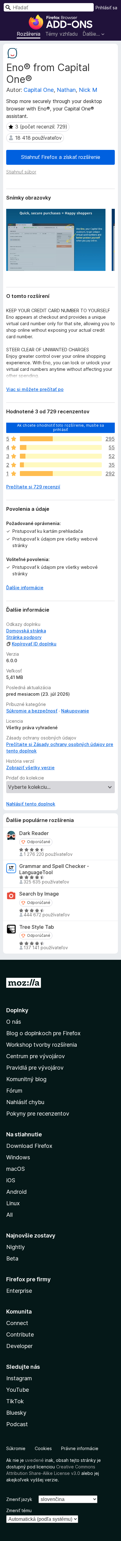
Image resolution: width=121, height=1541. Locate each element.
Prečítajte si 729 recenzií (33, 486)
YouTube (17, 1389)
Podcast (17, 1424)
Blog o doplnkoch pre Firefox (43, 1033)
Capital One (39, 90)
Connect (17, 1323)
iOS (10, 1180)
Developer (19, 1346)
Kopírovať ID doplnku (34, 643)
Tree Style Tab (36, 927)
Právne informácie (79, 1448)
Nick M (88, 90)
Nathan (66, 90)
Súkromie (15, 1448)
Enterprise (19, 1290)
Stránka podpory (24, 637)
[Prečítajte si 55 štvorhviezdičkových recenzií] (61, 447)
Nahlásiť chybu (25, 1102)
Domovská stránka (26, 630)
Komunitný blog (26, 1079)
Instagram (19, 1378)
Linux (13, 1203)
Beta (12, 1258)
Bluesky (16, 1412)
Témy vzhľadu (61, 34)
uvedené (34, 1460)
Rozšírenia (28, 34)
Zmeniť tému (19, 1510)
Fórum (14, 1090)
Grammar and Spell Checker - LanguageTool (54, 869)
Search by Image (39, 894)
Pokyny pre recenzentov (37, 1113)
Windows (18, 1157)
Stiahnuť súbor (21, 171)
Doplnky (17, 1010)
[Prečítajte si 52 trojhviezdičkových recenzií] (61, 456)
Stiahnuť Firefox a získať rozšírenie (60, 157)
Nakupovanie (75, 710)
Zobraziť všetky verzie (30, 767)
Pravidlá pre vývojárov (35, 1067)
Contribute (20, 1334)
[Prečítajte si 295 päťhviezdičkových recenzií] (61, 438)
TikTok (15, 1401)
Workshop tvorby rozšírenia (41, 1044)
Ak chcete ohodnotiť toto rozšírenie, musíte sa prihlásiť (60, 427)
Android (16, 1191)
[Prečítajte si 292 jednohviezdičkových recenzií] (61, 473)
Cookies (43, 1448)
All (9, 1214)
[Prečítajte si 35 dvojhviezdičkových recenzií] (61, 464)
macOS (15, 1169)
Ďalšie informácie (24, 587)
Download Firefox (29, 1146)
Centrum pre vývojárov (35, 1056)
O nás (13, 1021)
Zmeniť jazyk (19, 1499)
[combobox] (49, 7)
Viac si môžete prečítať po (35, 389)
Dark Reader (34, 833)
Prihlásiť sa (106, 7)
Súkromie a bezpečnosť (31, 710)
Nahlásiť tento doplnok (30, 803)
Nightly (15, 1247)
